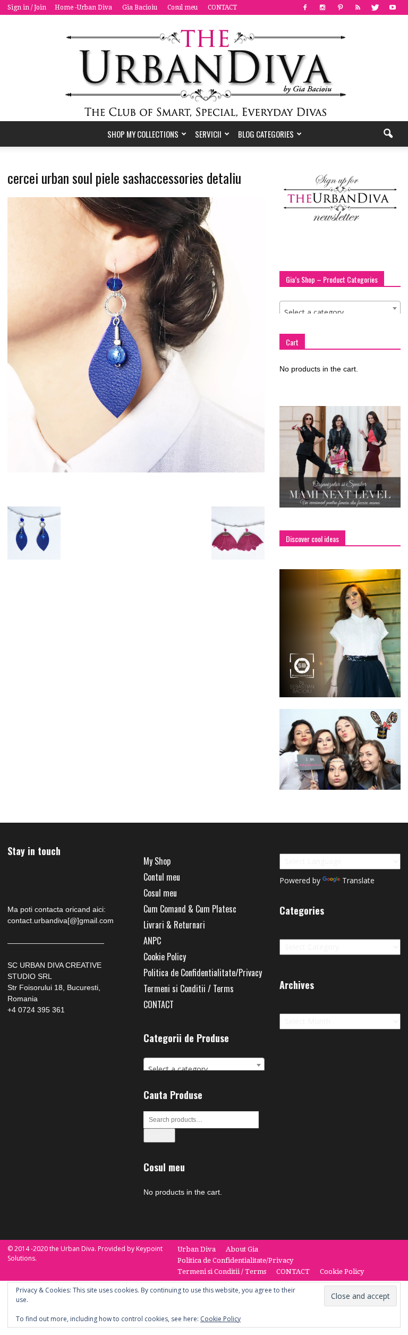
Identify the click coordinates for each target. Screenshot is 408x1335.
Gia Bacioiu (139, 7)
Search (159, 1135)
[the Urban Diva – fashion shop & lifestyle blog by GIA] (204, 68)
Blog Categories (266, 134)
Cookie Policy (164, 956)
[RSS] (358, 7)
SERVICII (208, 134)
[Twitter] (375, 7)
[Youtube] (393, 7)
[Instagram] (322, 7)
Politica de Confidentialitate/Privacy (202, 972)
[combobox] (340, 308)
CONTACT (222, 7)
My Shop (157, 861)
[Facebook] (305, 7)
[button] (388, 134)
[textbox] (340, 312)
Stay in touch (34, 851)
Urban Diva (196, 1249)
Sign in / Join (26, 7)
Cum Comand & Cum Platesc (189, 908)
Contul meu (161, 877)
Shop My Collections (142, 134)
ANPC (152, 940)
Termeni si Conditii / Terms (188, 988)
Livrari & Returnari (174, 924)
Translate (358, 880)
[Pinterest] (340, 7)
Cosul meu (182, 7)
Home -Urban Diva (83, 7)
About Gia (242, 1249)
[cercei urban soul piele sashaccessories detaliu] (136, 470)
